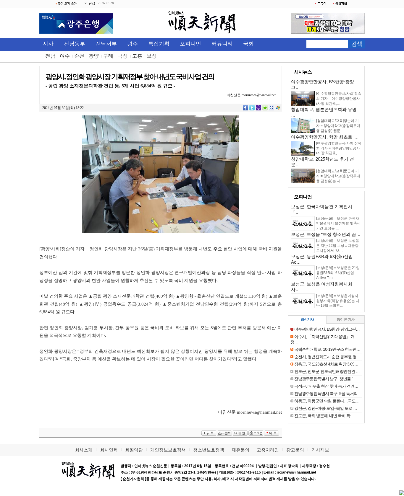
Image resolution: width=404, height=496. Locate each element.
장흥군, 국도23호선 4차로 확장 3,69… (326, 364)
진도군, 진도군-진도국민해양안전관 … (327, 371)
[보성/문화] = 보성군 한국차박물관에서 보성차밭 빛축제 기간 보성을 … (338, 223)
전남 (50, 56)
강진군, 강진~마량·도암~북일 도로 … (325, 408)
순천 (79, 56)
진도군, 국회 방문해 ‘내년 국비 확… (324, 415)
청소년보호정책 (208, 449)
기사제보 (320, 449)
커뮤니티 (222, 44)
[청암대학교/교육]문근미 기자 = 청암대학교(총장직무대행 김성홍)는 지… (338, 176)
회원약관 (134, 449)
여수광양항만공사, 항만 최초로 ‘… (325, 136)
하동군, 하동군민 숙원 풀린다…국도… (326, 401)
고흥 (137, 56)
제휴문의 (240, 449)
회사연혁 (109, 449)
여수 (65, 56)
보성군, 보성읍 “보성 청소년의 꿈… (326, 234)
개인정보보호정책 (168, 449)
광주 (132, 44)
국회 (248, 44)
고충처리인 (268, 449)
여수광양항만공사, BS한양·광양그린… (327, 329)
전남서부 (106, 44)
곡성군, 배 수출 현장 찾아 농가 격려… (326, 386)
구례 (108, 56)
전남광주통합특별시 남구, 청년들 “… (325, 378)
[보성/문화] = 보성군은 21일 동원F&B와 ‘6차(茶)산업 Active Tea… (338, 273)
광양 (94, 56)
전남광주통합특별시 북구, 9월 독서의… (327, 393)
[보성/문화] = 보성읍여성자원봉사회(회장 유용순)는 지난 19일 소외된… (337, 301)
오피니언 (190, 44)
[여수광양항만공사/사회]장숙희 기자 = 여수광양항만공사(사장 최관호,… (338, 99)
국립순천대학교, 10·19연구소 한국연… (327, 349)
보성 (152, 56)
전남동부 (74, 44)
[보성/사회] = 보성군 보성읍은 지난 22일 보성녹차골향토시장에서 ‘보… (337, 246)
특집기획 (158, 44)
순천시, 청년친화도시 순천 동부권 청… (327, 356)
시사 (48, 44)
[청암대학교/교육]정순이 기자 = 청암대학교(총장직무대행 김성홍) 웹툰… (338, 126)
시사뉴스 (303, 71)
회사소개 (84, 449)
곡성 (123, 56)
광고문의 (295, 449)
